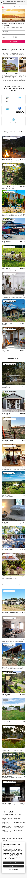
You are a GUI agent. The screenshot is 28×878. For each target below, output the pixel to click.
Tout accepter (13, 862)
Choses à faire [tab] (18, 814)
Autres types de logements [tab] (7, 814)
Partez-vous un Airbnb (19, 6)
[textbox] (7, 37)
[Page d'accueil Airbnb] (3, 7)
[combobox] (13, 33)
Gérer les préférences (13, 869)
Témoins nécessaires (13, 866)
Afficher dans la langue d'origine (9, 3)
